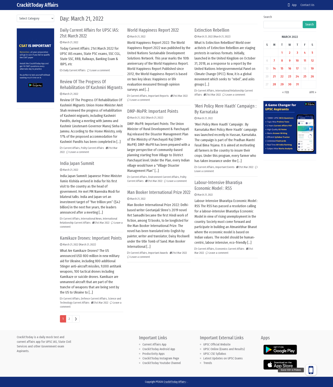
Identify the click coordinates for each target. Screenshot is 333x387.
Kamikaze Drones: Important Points (91, 238)
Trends (207, 363)
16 (289, 68)
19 (312, 68)
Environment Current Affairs (163, 177)
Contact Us (307, 5)
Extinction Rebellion (211, 30)
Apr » (312, 92)
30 (289, 84)
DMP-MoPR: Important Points (152, 111)
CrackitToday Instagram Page (160, 358)
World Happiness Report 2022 (153, 30)
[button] (311, 370)
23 (289, 76)
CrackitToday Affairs (37, 5)
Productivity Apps (153, 354)
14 (274, 68)
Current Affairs (71, 148)
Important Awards (158, 253)
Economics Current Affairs (229, 248)
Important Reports (158, 96)
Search (267, 17)
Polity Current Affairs (92, 148)
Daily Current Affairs (74, 70)
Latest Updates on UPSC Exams (223, 358)
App (293, 5)
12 (312, 60)
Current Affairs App (154, 344)
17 (297, 68)
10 (297, 60)
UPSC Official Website (216, 344)
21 (274, 76)
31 (297, 84)
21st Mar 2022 (102, 222)
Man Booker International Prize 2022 (158, 192)
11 (305, 60)
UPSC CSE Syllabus (215, 354)
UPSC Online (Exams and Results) (224, 349)
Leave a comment (100, 70)
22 (281, 76)
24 (297, 76)
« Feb (285, 92)
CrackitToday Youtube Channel (161, 363)
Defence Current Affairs (94, 298)
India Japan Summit (77, 163)
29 (282, 84)
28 (274, 84)
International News (91, 218)
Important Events (225, 167)
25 (304, 76)
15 (282, 68)
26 (312, 76)
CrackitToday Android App (158, 349)
